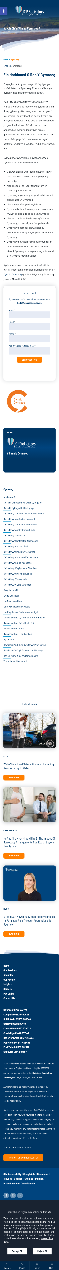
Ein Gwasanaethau (12, 601)
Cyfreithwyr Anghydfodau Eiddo (19, 529)
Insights (7, 984)
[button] (3, 11)
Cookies (18, 1178)
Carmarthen (9, 1028)
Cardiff (7, 1023)
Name (11, 310)
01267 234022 (23, 1028)
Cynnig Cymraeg (12, 274)
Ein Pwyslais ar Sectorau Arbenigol (20, 612)
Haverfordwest (11, 1037)
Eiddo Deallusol (11, 595)
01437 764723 (27, 1037)
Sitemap (28, 1178)
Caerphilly (8, 1014)
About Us (8, 975)
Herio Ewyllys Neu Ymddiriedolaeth (20, 655)
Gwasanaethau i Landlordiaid (17, 633)
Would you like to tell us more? (22, 345)
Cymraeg (8, 489)
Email (11, 322)
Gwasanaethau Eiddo (13, 628)
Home (5, 59)
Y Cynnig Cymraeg (17, 453)
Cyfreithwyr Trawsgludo (15, 579)
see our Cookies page (32, 1235)
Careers (7, 989)
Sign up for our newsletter (23, 1157)
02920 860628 (21, 1014)
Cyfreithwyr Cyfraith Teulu (16, 546)
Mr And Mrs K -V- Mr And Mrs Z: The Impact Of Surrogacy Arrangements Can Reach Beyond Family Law (29, 842)
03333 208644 (23, 1019)
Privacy (8, 1178)
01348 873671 (20, 1051)
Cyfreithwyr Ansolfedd (14, 535)
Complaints (29, 1174)
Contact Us (9, 998)
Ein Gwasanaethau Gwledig (16, 606)
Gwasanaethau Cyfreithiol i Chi (18, 622)
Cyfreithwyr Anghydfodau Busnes (20, 524)
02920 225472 (18, 1023)
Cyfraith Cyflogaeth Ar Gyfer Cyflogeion (22, 502)
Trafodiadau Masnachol (15, 661)
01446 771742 (22, 1033)
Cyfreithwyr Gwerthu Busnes (17, 573)
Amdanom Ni (9, 497)
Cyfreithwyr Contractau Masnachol (20, 540)
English (7, 65)
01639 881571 (22, 1047)
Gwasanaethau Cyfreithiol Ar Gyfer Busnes (24, 617)
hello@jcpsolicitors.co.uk (29, 303)
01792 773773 (20, 1009)
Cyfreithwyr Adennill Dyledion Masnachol (23, 513)
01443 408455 (22, 1042)
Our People (9, 979)
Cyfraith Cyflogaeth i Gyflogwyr (18, 508)
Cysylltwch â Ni (10, 590)
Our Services (10, 970)
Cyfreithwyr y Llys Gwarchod (17, 584)
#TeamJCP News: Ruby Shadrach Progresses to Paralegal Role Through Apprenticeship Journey (29, 920)
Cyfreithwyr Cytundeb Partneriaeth (20, 557)
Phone (11, 333)
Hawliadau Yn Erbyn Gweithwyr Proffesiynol (25, 644)
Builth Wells (9, 1019)
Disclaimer (42, 1174)
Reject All (42, 1251)
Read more (14, 777)
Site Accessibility (12, 1174)
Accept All (17, 1251)
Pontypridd (9, 1042)
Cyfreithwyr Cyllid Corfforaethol (19, 551)
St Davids (8, 1051)
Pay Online (8, 993)
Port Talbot (9, 1047)
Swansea (8, 1009)
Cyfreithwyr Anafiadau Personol (19, 518)
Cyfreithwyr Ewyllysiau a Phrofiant (20, 568)
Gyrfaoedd (8, 639)
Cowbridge (9, 1033)
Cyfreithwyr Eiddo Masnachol (17, 562)
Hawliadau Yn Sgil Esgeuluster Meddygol (23, 650)
